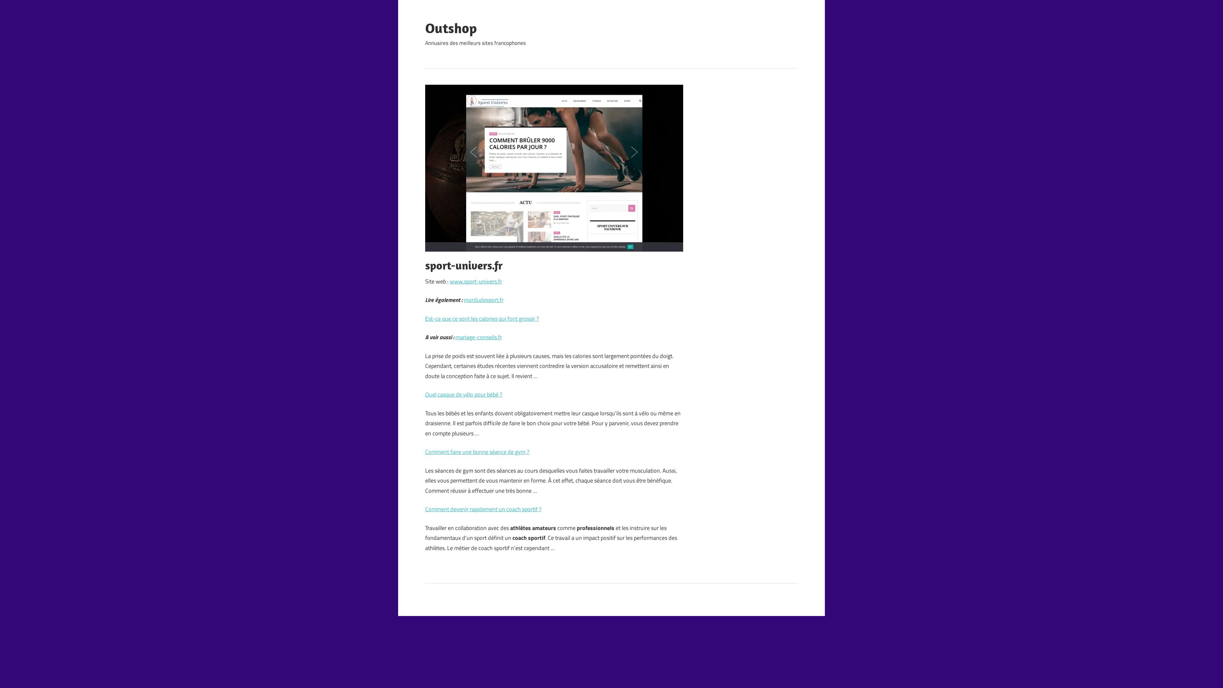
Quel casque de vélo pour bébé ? (463, 394)
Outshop (451, 28)
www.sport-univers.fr (476, 281)
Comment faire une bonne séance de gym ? (477, 452)
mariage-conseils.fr (478, 337)
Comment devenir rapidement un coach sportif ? (483, 509)
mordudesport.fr (484, 300)
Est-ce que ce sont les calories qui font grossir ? (482, 318)
